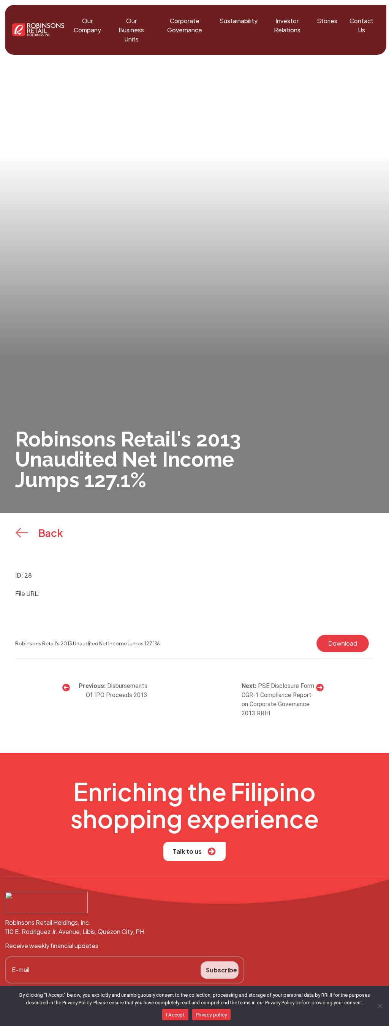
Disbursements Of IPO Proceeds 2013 (116, 690)
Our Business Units (131, 30)
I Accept (175, 1015)
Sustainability (239, 21)
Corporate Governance (184, 25)
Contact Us (361, 25)
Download (342, 643)
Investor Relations (287, 25)
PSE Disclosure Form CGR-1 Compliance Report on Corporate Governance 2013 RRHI (278, 699)
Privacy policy (211, 1015)
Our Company (87, 25)
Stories (327, 21)
